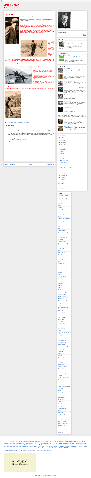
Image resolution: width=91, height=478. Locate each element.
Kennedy (60, 325)
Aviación (59, 224)
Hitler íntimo (60, 298)
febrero (62, 142)
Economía (60, 263)
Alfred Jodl (60, 203)
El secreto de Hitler (62, 270)
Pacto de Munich (61, 373)
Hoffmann (60, 310)
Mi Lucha (60, 349)
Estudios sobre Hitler (64, 162)
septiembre (63, 175)
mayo (62, 148)
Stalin (59, 406)
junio (62, 170)
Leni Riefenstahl (61, 338)
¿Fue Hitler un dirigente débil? (8, 441)
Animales (60, 209)
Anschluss (60, 211)
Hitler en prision (61, 296)
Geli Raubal (60, 283)
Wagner (59, 432)
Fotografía (60, 278)
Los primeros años (62, 342)
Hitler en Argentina (67, 126)
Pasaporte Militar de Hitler (63, 377)
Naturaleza (60, 357)
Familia (59, 274)
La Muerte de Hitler (67, 101)
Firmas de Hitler (61, 276)
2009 (60, 139)
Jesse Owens (61, 317)
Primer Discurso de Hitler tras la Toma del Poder (68, 114)
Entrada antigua (50, 164)
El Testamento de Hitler (65, 155)
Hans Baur (60, 289)
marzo (62, 144)
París (59, 375)
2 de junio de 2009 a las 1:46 (17, 129)
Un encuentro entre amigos (69, 81)
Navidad (59, 359)
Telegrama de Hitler (64, 156)
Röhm (59, 395)
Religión (59, 390)
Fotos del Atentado (64, 160)
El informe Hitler (61, 267)
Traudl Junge (60, 414)
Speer (59, 403)
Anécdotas (60, 207)
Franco (59, 281)
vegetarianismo (61, 427)
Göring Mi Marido (64, 158)
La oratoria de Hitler (67, 107)
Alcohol (59, 200)
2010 (60, 183)
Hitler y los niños (61, 305)
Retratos (60, 392)
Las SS (59, 335)
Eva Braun (60, 272)
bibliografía (60, 230)
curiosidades (60, 250)
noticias (59, 362)
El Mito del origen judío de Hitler (70, 74)
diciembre (63, 181)
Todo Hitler (61, 41)
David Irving (60, 252)
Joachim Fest (61, 319)
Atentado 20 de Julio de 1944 (64, 218)
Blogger (54, 475)
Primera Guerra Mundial (63, 386)
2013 (60, 188)
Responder (10, 141)
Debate (59, 254)
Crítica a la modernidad (64, 55)
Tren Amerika (61, 416)
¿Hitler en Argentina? (62, 198)
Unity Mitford (60, 425)
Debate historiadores (62, 256)
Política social (61, 384)
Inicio (30, 164)
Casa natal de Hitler (62, 232)
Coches (59, 239)
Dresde (59, 261)
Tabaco (59, 410)
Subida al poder (61, 408)
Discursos (60, 259)
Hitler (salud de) (61, 294)
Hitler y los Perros (67, 94)
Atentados (60, 221)
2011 (60, 185)
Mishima (62, 153)
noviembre (63, 179)
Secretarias (60, 399)
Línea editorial (61, 340)
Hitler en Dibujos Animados (66, 167)
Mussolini (60, 355)
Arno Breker (60, 214)
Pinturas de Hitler (61, 381)
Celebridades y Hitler (62, 234)
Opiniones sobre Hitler (68, 119)
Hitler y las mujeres (62, 300)
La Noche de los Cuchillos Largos (80, 446)
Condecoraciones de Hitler (63, 243)
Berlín (59, 228)
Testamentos (60, 412)
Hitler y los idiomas (62, 303)
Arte (59, 216)
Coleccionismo (61, 241)
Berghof (59, 226)
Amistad (59, 205)
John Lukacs (60, 321)
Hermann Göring (61, 292)
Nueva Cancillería (61, 364)
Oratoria (59, 368)
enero (62, 140)
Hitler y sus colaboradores (63, 307)
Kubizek (59, 330)
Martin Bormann (61, 344)
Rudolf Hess (60, 397)
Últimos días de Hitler (62, 419)
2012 (60, 186)
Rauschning (60, 388)
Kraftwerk (62, 151)
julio (61, 171)
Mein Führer (11, 4)
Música (59, 353)
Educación (60, 265)
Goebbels (60, 285)
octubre (62, 177)
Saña (61, 164)
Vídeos (59, 430)
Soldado (59, 401)
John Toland (60, 323)
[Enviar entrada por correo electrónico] (7, 120)
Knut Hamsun (61, 328)
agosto (62, 173)
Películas (60, 379)
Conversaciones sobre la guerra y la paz (15, 122)
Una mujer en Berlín (62, 421)
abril (62, 146)
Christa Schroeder (62, 237)
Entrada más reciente (10, 164)
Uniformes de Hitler (67, 68)
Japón (59, 315)
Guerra (59, 287)
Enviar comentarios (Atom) (32, 168)
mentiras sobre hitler (62, 346)
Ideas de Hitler (26, 122)
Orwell (59, 370)
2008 (60, 137)
